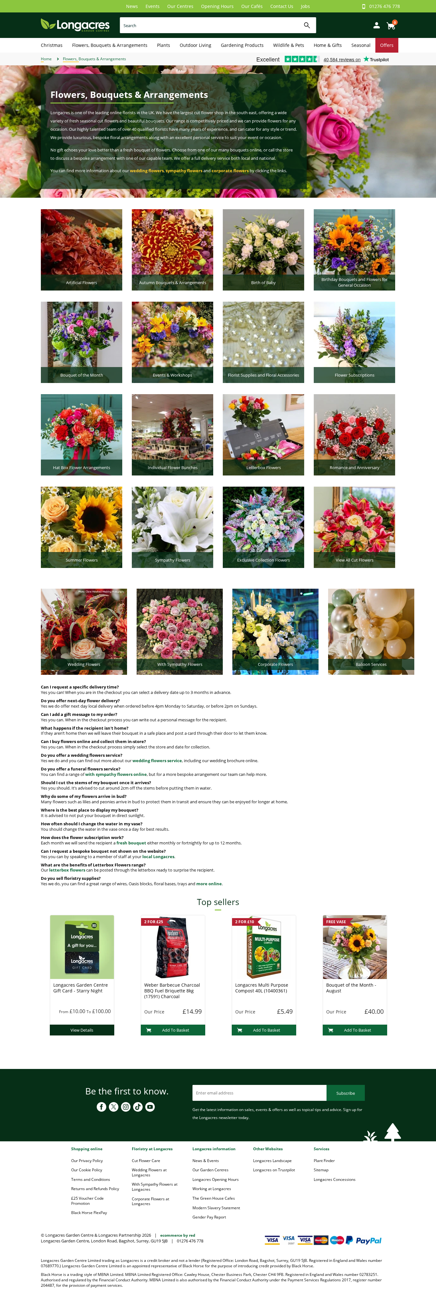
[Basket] (389, 23)
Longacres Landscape (272, 1160)
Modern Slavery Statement (216, 1208)
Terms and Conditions (90, 1179)
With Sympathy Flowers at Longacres (154, 1187)
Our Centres (180, 6)
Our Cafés (252, 6)
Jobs (305, 6)
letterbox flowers (67, 870)
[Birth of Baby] (263, 249)
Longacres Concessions (335, 1179)
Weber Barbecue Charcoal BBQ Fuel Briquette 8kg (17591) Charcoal (172, 990)
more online (209, 884)
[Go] (307, 25)
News (132, 6)
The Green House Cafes (213, 1198)
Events (153, 6)
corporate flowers (230, 170)
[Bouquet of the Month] (81, 342)
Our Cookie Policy (86, 1170)
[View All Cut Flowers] (354, 527)
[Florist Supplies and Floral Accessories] (263, 342)
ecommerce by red (177, 1235)
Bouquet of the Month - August (351, 988)
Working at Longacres (211, 1188)
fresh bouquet (131, 843)
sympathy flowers (184, 170)
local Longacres (158, 856)
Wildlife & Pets (288, 45)
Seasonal (361, 45)
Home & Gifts (328, 45)
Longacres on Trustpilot (274, 1170)
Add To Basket (175, 1030)
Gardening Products (242, 45)
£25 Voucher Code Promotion (87, 1201)
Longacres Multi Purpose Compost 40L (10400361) (261, 988)
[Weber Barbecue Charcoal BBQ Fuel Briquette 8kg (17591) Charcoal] (173, 947)
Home (46, 59)
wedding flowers (147, 170)
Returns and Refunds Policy (95, 1188)
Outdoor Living (195, 45)
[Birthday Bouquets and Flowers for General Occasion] (354, 249)
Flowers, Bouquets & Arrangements (109, 45)
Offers (387, 45)
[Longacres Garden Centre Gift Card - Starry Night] (82, 947)
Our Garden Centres (210, 1170)
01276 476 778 (384, 6)
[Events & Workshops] (172, 342)
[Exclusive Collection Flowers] (263, 527)
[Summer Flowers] (81, 527)
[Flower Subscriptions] (354, 342)
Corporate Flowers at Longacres (150, 1201)
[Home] (75, 24)
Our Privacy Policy (87, 1160)
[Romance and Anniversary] (354, 434)
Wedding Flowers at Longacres (149, 1172)
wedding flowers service (157, 760)
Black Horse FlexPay (89, 1212)
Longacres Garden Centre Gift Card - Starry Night (80, 988)
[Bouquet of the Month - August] (355, 947)
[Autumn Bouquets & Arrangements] (172, 249)
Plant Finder (324, 1160)
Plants (163, 45)
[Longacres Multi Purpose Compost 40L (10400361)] (264, 947)
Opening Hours (217, 6)
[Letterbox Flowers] (263, 434)
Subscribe (345, 1093)
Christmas (52, 45)
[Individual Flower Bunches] (172, 434)
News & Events (205, 1160)
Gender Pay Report (209, 1217)
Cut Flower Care (146, 1160)
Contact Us (281, 6)
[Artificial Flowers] (81, 249)
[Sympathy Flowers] (172, 527)
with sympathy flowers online (116, 774)
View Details (82, 1030)
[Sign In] (375, 24)
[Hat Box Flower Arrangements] (81, 434)
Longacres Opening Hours (215, 1179)
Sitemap (321, 1170)
